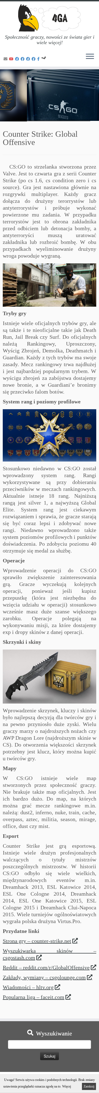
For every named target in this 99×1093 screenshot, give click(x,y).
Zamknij (89, 1086)
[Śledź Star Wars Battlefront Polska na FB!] (23, 59)
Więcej (66, 1086)
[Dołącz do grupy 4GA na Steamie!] (44, 59)
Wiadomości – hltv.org (28, 987)
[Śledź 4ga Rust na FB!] (29, 59)
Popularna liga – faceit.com (33, 997)
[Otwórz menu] (90, 57)
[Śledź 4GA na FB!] (18, 59)
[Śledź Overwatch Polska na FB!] (34, 59)
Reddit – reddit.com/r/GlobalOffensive (46, 967)
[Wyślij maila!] (6, 59)
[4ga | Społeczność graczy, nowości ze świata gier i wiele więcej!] (49, 18)
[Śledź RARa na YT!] (12, 59)
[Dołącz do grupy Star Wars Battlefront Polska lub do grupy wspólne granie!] (39, 59)
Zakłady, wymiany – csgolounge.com (44, 977)
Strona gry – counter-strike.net (37, 941)
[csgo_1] (49, 285)
